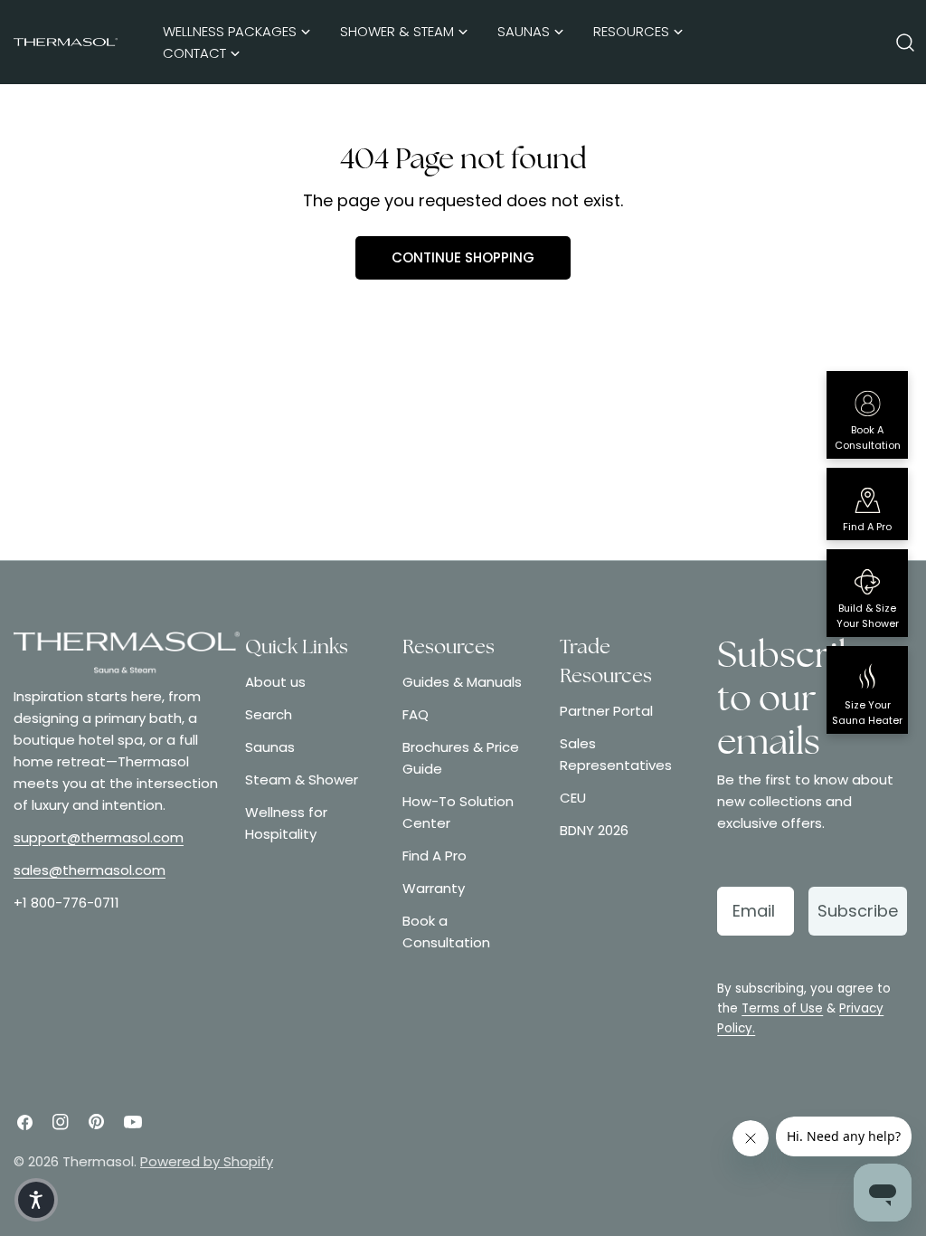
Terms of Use (782, 1008)
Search (268, 714)
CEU (573, 797)
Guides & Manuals (462, 681)
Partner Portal (606, 710)
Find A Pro (434, 855)
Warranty (433, 888)
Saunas (270, 746)
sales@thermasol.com (89, 869)
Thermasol (98, 1161)
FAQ (415, 714)
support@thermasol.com (99, 837)
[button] (36, 1200)
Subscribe (857, 910)
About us (275, 681)
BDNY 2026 (594, 830)
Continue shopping (463, 257)
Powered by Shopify (206, 1161)
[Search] (905, 42)
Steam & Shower (301, 779)
